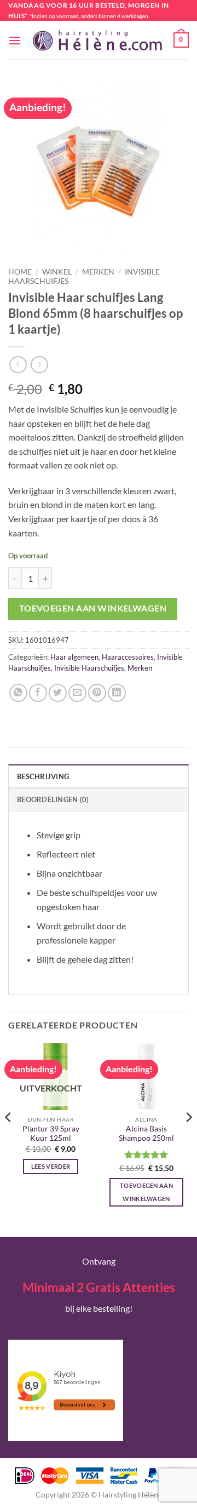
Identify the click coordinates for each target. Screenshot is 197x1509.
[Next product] (17, 364)
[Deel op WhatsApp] (18, 693)
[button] (14, 40)
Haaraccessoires (128, 657)
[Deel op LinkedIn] (117, 693)
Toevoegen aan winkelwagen (93, 608)
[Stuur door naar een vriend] (77, 693)
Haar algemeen (74, 657)
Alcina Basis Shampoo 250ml (146, 1133)
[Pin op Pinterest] (97, 693)
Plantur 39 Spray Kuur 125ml (50, 1133)
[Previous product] (39, 364)
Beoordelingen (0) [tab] (53, 799)
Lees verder (51, 1166)
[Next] (188, 1139)
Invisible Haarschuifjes (89, 668)
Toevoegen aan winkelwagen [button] (146, 1192)
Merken (98, 271)
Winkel (57, 271)
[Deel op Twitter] (58, 693)
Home (20, 271)
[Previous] (8, 1139)
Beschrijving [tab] (43, 776)
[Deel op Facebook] (38, 693)
